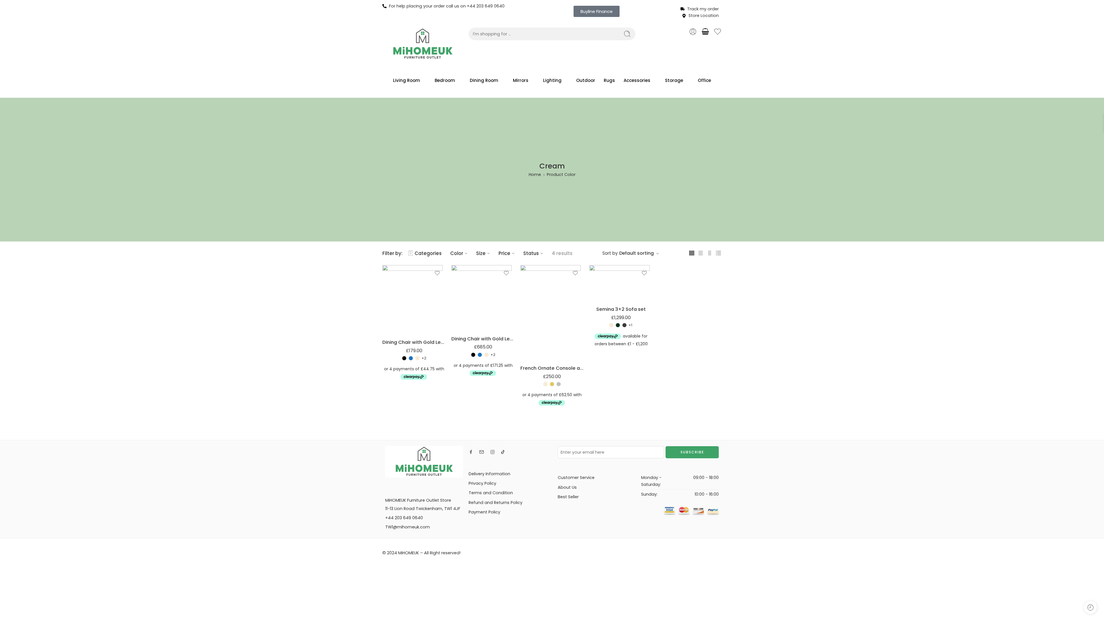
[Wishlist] (437, 273)
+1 (630, 325)
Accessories (637, 80)
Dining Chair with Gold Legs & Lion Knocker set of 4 (483, 338)
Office (704, 80)
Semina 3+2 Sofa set (621, 309)
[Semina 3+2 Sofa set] (621, 283)
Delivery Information (489, 474)
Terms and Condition (491, 493)
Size (481, 253)
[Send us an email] (481, 452)
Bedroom (445, 80)
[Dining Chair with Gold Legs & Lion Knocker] (414, 299)
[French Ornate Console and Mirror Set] (552, 312)
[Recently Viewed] (1090, 607)
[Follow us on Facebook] (471, 452)
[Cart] (705, 32)
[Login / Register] (693, 32)
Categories (428, 253)
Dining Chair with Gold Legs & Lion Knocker (414, 342)
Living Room (406, 80)
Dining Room (484, 80)
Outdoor (585, 80)
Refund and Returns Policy (495, 502)
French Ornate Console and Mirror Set (552, 368)
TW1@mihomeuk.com (407, 527)
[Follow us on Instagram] (492, 452)
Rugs (609, 80)
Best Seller (568, 497)
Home (535, 174)
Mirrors (520, 80)
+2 (423, 358)
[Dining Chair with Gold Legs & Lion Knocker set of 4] (483, 297)
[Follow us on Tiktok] (503, 452)
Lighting (552, 80)
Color (456, 253)
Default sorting (636, 253)
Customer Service (576, 477)
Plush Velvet (398, 325)
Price (504, 253)
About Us (567, 487)
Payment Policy (484, 512)
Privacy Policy (482, 483)
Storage (674, 80)
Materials (391, 318)
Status (531, 253)
